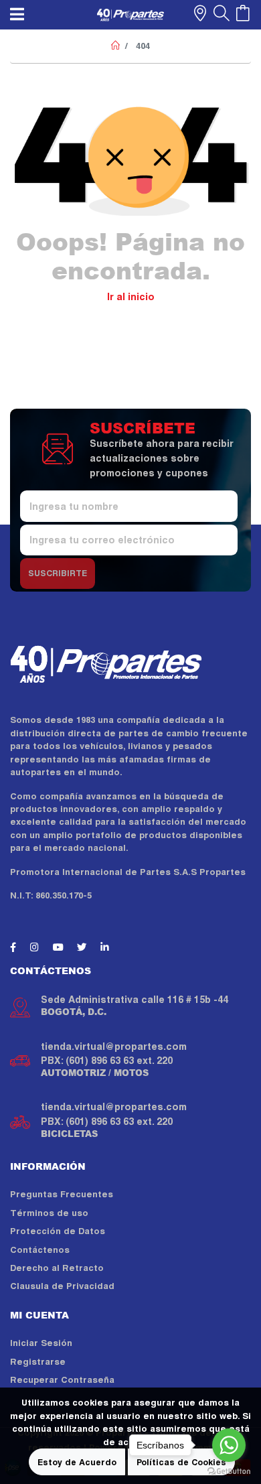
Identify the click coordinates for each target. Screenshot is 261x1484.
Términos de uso (49, 1213)
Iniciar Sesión (41, 1343)
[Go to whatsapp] (229, 1445)
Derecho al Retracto (57, 1268)
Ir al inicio (131, 296)
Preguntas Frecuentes (61, 1194)
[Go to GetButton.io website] (228, 1471)
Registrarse (38, 1362)
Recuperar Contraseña (62, 1380)
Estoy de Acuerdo (76, 1462)
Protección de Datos (57, 1231)
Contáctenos (40, 1250)
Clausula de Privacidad (62, 1286)
